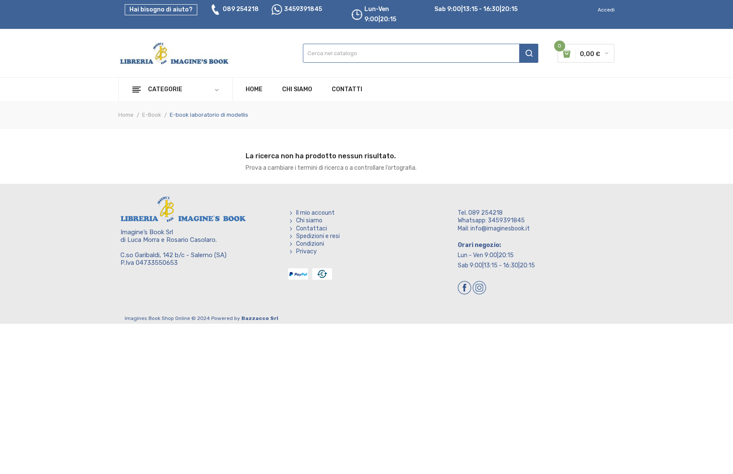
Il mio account (315, 212)
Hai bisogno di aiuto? (161, 9)
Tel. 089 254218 (480, 212)
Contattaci (311, 228)
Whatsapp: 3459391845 (491, 220)
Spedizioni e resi (318, 236)
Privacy (306, 251)
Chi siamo (309, 220)
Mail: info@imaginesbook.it (494, 228)
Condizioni (310, 243)
